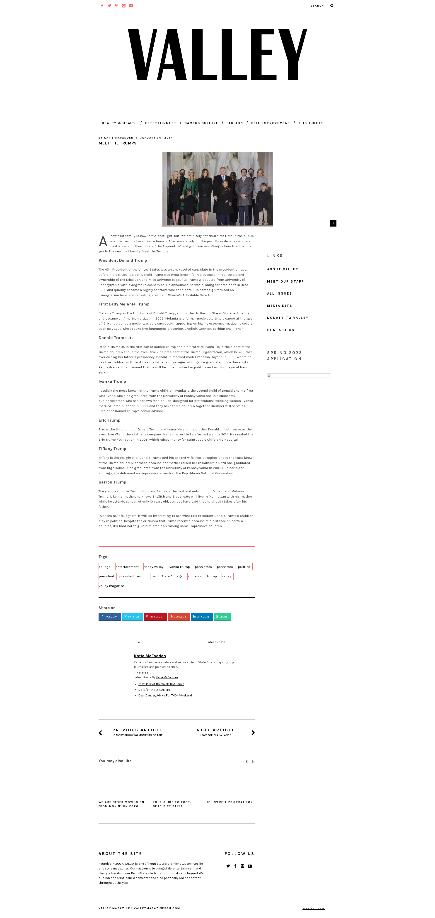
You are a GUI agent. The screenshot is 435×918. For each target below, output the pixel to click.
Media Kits (279, 306)
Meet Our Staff (285, 281)
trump (212, 576)
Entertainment (160, 123)
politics (244, 567)
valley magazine (112, 586)
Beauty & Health (119, 123)
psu (153, 576)
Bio (137, 642)
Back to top (312, 908)
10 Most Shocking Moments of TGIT (137, 732)
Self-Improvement (270, 123)
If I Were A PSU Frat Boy (230, 802)
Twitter (133, 616)
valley (226, 576)
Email (223, 616)
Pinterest (156, 616)
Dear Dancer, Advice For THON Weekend (165, 695)
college (105, 567)
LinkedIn (202, 616)
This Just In (310, 123)
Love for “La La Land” (216, 732)
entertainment (127, 567)
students (195, 576)
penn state (203, 567)
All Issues (279, 293)
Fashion (235, 123)
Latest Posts (215, 642)
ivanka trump (179, 567)
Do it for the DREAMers (154, 689)
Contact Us (281, 330)
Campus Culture (202, 123)
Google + (179, 616)
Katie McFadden (167, 677)
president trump (132, 576)
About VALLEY (282, 269)
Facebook (111, 616)
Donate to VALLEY (288, 318)
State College (172, 576)
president (106, 576)
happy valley (153, 567)
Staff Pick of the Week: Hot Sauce (161, 684)
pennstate (225, 567)
